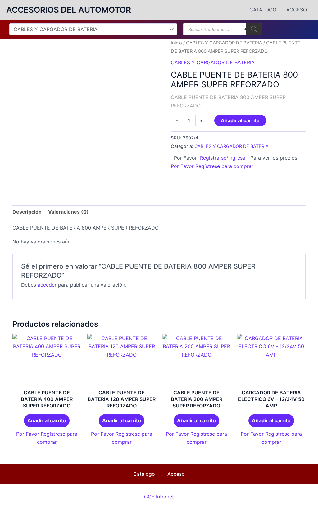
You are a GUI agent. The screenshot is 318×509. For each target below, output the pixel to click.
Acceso (296, 9)
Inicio (176, 43)
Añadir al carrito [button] (46, 420)
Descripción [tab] (27, 212)
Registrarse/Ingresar (223, 158)
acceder (47, 285)
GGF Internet (159, 496)
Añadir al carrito (240, 120)
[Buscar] (254, 29)
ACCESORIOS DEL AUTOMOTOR (68, 10)
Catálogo (262, 9)
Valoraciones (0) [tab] (68, 212)
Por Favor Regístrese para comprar (212, 166)
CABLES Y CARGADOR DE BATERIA (224, 43)
